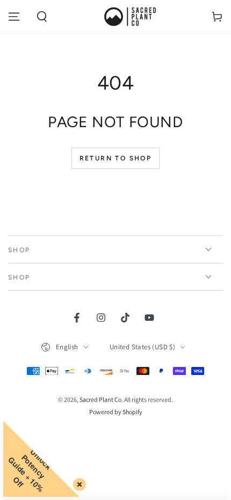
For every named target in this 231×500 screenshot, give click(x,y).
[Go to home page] (129, 16)
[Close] (77, 482)
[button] (42, 16)
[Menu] (14, 16)
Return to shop (116, 158)
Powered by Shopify (115, 412)
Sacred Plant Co (100, 399)
